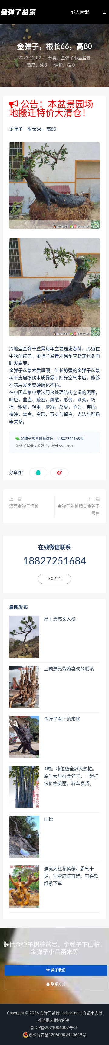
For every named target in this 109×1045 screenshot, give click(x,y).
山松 (48, 819)
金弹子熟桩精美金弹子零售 (79, 510)
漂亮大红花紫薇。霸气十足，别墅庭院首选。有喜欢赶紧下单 (71, 876)
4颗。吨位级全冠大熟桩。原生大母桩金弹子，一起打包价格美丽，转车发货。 (71, 776)
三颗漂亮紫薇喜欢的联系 (69, 669)
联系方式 (58, 984)
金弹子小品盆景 (76, 58)
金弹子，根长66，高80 (55, 446)
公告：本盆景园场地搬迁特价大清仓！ (51, 109)
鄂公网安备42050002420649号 (57, 1035)
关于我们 (58, 970)
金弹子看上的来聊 (62, 719)
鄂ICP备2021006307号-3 (54, 1028)
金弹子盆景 (24, 446)
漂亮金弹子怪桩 (24, 506)
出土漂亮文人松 (60, 619)
